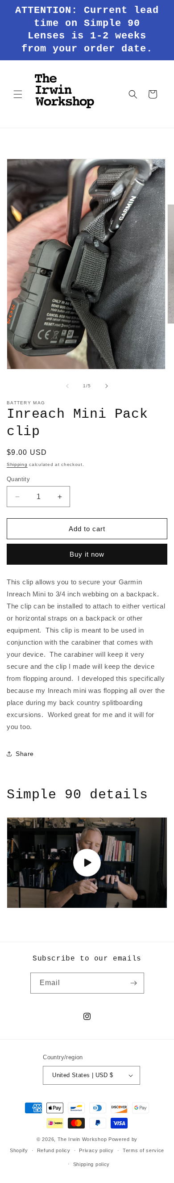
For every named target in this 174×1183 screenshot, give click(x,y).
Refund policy (53, 1150)
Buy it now (87, 554)
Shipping (17, 464)
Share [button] (25, 753)
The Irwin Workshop (82, 1139)
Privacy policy (96, 1150)
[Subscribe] (134, 983)
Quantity (18, 479)
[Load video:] (87, 863)
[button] (18, 94)
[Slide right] (106, 386)
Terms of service (143, 1150)
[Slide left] (67, 386)
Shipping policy (91, 1164)
